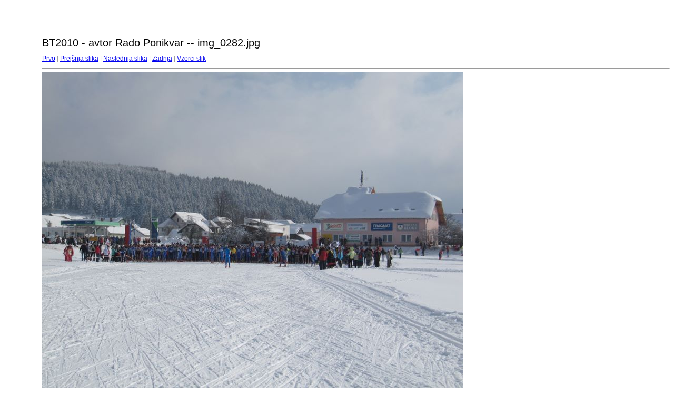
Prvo (48, 58)
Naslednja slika (125, 58)
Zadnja (162, 58)
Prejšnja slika (79, 58)
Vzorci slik (191, 58)
